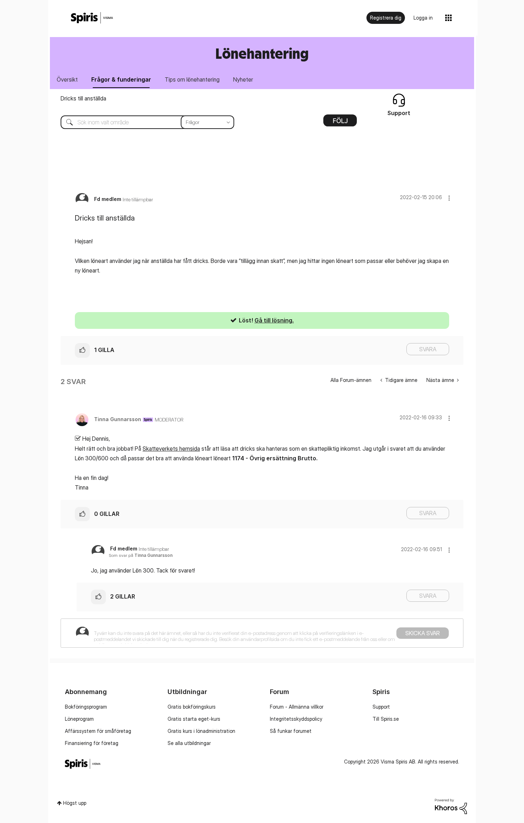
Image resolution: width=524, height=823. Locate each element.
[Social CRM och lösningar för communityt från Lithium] (451, 806)
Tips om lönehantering (192, 79)
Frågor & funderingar (121, 79)
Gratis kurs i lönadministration (201, 731)
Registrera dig (385, 18)
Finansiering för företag (91, 743)
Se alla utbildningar (189, 743)
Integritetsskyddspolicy (296, 719)
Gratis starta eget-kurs (194, 719)
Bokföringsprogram (86, 707)
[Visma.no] (92, 18)
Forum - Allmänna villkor (296, 707)
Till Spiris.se (386, 719)
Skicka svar (422, 633)
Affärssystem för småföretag (98, 731)
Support (381, 707)
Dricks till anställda (83, 98)
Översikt (67, 79)
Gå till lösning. (274, 320)
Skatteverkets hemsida (171, 448)
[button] (449, 197)
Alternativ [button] (340, 123)
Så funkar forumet (291, 731)
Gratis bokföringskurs (192, 707)
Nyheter (243, 79)
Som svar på (141, 555)
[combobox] (142, 122)
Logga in (423, 18)
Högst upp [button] (74, 803)
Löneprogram (79, 719)
